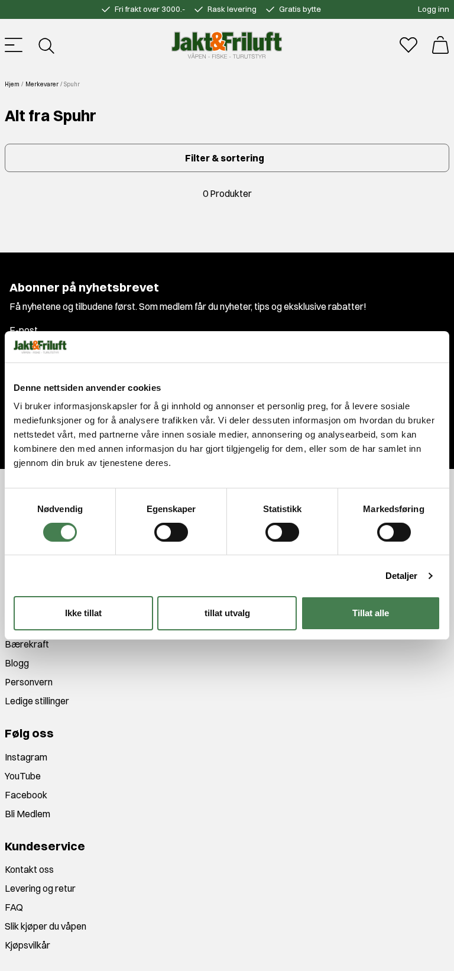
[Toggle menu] (13, 45)
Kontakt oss (29, 869)
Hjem (12, 84)
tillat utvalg (227, 613)
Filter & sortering (224, 158)
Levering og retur (40, 888)
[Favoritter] (408, 45)
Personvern (29, 682)
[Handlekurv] (440, 45)
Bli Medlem (27, 814)
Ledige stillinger (37, 701)
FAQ (14, 907)
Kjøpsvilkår (27, 945)
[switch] (171, 532)
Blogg (17, 663)
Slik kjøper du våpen (45, 926)
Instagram (26, 757)
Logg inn (433, 9)
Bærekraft (27, 644)
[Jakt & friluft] (226, 45)
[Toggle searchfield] (45, 45)
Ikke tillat (83, 613)
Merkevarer (42, 84)
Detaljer (401, 576)
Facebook (26, 795)
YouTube (23, 776)
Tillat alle (370, 613)
